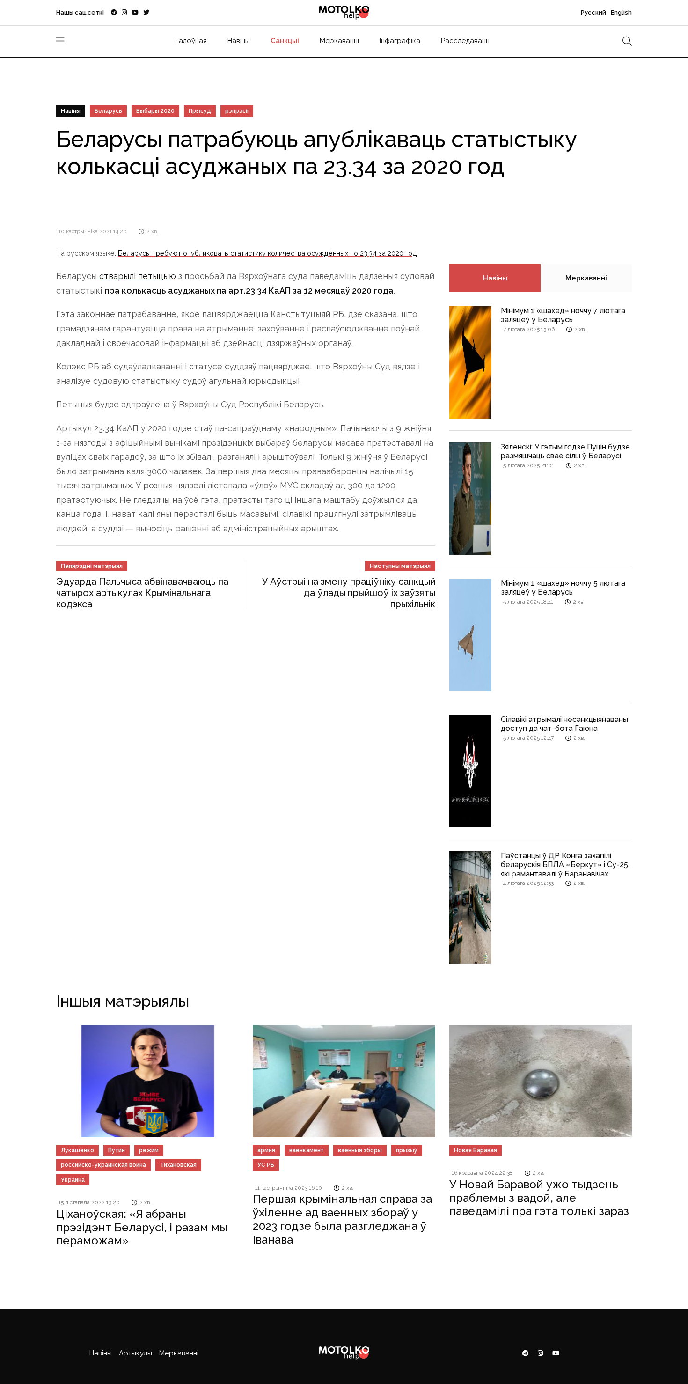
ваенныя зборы (360, 1150)
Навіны (238, 41)
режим (149, 1150)
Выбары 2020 (155, 111)
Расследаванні (466, 41)
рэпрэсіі (237, 111)
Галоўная (191, 41)
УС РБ (265, 1165)
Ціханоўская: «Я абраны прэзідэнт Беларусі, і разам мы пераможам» (141, 1227)
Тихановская (178, 1165)
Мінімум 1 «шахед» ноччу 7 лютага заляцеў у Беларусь (563, 315)
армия (266, 1150)
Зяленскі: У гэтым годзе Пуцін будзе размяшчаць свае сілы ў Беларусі (565, 451)
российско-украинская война (103, 1165)
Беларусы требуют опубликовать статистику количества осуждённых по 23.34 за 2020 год (267, 253)
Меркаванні (339, 41)
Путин (116, 1150)
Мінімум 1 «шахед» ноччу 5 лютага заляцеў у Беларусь (563, 587)
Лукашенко (77, 1150)
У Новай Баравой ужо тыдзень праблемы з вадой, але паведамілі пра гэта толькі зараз (539, 1198)
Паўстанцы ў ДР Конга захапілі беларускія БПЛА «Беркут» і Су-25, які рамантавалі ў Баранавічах (565, 864)
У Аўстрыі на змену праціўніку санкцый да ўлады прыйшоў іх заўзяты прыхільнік (348, 593)
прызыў (406, 1150)
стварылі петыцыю (137, 276)
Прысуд (200, 111)
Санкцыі (285, 41)
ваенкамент (306, 1150)
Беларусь (108, 111)
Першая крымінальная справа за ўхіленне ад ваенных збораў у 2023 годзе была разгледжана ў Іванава (342, 1219)
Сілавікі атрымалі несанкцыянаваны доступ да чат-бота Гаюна (564, 724)
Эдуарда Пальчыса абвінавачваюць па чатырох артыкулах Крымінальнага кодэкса (142, 593)
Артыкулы (135, 1353)
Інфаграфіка (400, 41)
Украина (73, 1180)
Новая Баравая (475, 1150)
